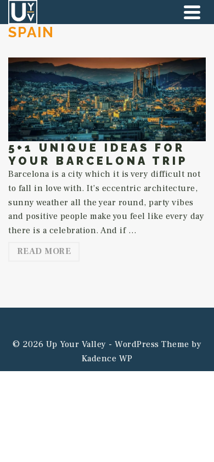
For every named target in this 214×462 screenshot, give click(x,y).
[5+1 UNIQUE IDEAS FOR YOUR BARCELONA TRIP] (107, 99)
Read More (44, 251)
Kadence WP (107, 358)
